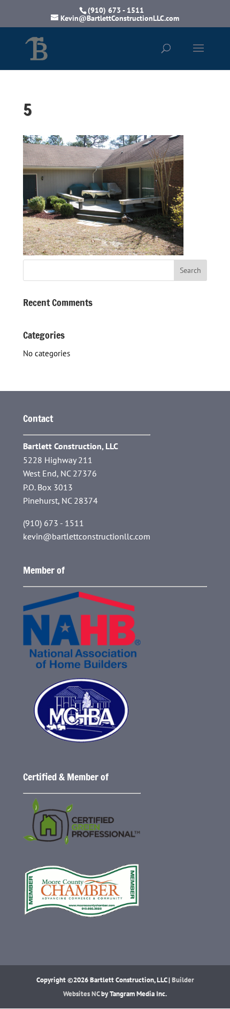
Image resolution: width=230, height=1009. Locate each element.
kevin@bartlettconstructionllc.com (86, 536)
